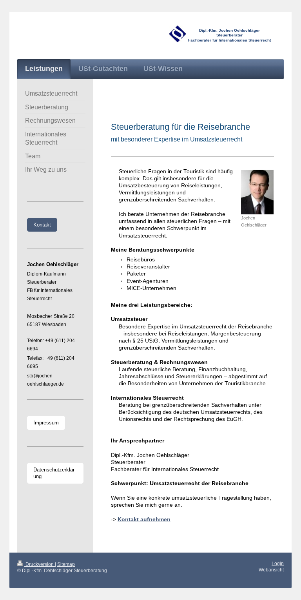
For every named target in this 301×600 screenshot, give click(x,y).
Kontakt (42, 225)
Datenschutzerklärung (53, 473)
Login (278, 563)
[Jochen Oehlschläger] (257, 192)
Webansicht (271, 569)
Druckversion (39, 564)
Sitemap (66, 564)
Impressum (46, 423)
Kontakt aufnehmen (144, 519)
